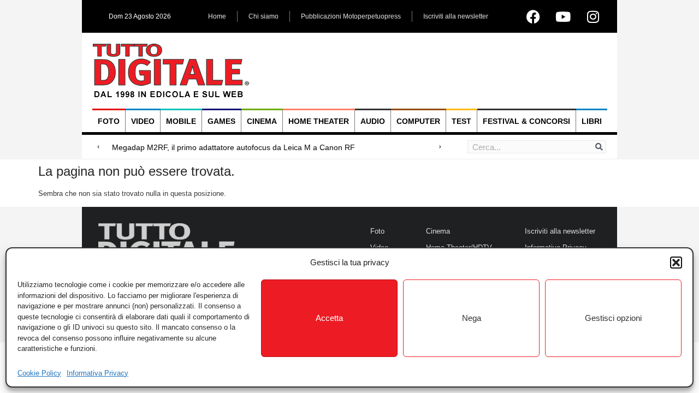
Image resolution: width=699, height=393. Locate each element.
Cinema (262, 121)
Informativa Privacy (97, 373)
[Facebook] (533, 16)
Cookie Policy (39, 373)
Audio (372, 121)
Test (461, 121)
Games (221, 121)
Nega (471, 318)
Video (143, 121)
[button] (676, 262)
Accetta (329, 318)
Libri (592, 121)
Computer (418, 121)
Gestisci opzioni (613, 318)
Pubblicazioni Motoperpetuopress (351, 16)
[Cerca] (599, 147)
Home (217, 16)
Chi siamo (263, 16)
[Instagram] (593, 16)
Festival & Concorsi (526, 121)
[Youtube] (563, 16)
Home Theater (318, 121)
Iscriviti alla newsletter (455, 16)
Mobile (181, 121)
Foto (109, 121)
